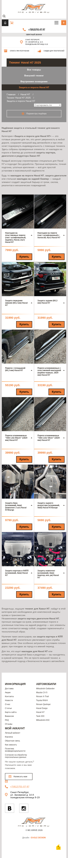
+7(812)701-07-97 (36, 29)
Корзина (9, 737)
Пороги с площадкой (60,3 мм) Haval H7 (15, 369)
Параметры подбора (36, 113)
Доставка (9, 688)
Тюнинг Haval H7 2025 (25, 62)
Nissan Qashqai (43, 704)
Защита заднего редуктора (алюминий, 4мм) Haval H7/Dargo (48, 505)
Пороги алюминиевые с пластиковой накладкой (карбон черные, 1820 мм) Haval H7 (49, 371)
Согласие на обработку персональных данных (16, 756)
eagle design (38, 837)
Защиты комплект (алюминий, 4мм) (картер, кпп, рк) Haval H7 (48, 574)
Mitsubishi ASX (43, 720)
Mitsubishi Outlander (45, 688)
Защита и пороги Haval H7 (34, 87)
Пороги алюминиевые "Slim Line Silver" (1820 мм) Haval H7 (48, 437)
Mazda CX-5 (41, 692)
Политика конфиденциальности (15, 750)
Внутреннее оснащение (34, 81)
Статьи (8, 708)
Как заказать (11, 745)
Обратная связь (12, 741)
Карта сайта (11, 712)
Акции (8, 692)
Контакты (9, 696)
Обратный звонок (34, 34)
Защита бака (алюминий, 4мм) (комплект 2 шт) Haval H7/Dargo (15, 506)
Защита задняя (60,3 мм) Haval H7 (47, 301)
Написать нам (20, 776)
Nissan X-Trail (42, 696)
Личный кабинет (12, 733)
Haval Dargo (42, 708)
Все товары (34, 69)
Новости (9, 700)
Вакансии (9, 716)
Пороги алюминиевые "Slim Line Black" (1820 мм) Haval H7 (16, 437)
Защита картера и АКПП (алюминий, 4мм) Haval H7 (17, 573)
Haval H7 (40, 712)
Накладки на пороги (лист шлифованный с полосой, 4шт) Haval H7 (48, 235)
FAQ (7, 720)
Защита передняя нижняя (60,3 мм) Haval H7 (16, 302)
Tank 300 (40, 716)
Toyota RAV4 (42, 700)
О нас (7, 704)
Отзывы (8, 724)
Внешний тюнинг (34, 75)
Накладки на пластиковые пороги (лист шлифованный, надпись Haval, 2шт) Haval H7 (15, 237)
